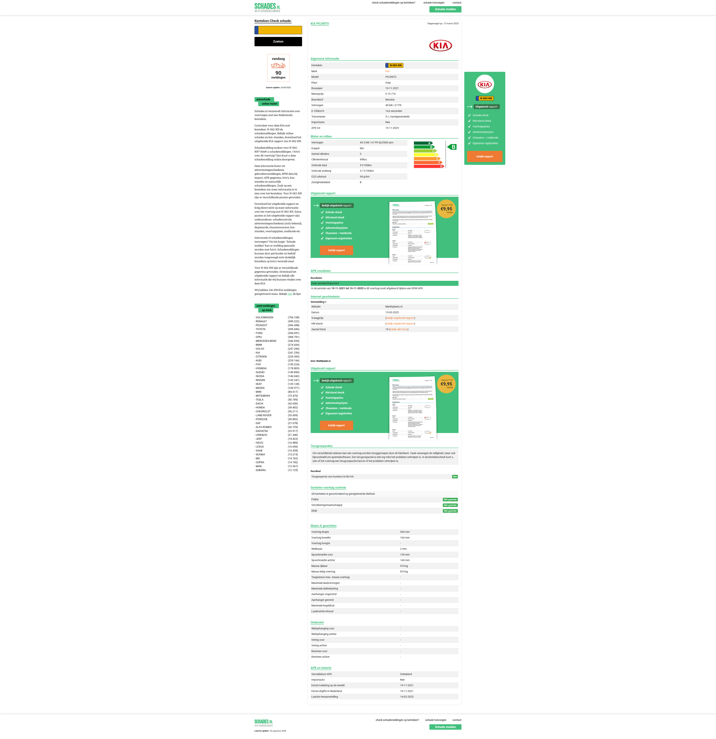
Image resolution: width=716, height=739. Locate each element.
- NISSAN (277, 380)
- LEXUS (276, 446)
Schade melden (445, 9)
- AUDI (277, 360)
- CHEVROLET (276, 411)
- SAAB (276, 450)
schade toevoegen (434, 2)
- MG (276, 458)
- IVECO (276, 442)
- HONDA (276, 407)
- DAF (276, 423)
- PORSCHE (276, 419)
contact (457, 2)
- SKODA (277, 376)
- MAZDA (277, 387)
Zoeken (278, 41)
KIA (387, 71)
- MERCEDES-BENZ (277, 340)
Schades (267, 7)
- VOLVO (277, 348)
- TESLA (276, 399)
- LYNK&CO (276, 434)
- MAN (276, 466)
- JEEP (276, 438)
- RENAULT (277, 321)
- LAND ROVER (276, 415)
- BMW (277, 344)
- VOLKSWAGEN (277, 317)
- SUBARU (276, 470)
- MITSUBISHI (276, 395)
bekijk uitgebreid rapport (400, 317)
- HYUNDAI (277, 368)
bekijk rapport (336, 250)
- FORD (277, 333)
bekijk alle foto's (399, 329)
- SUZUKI (277, 372)
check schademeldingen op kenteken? (393, 2)
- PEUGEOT (277, 325)
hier (290, 294)
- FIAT (277, 364)
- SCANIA (276, 454)
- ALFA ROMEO (276, 427)
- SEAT (277, 383)
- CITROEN (277, 356)
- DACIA (276, 403)
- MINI (276, 391)
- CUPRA (276, 462)
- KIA (277, 352)
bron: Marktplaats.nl (321, 361)
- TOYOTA (277, 329)
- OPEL (277, 336)
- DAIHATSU (276, 430)
